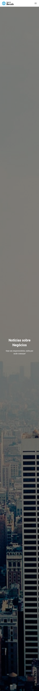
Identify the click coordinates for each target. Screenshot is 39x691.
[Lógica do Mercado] (8, 3)
